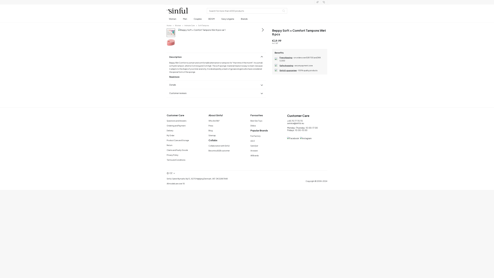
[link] (169, 25)
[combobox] (244, 10)
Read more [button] (174, 77)
